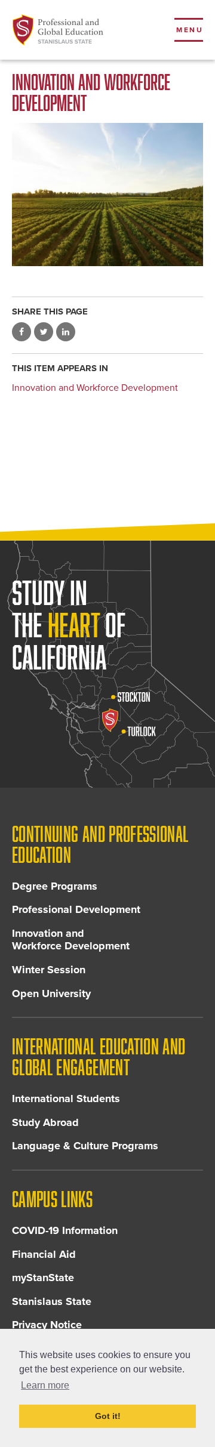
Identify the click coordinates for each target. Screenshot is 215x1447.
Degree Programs (54, 886)
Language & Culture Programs (85, 1145)
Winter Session (48, 969)
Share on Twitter (43, 331)
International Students (66, 1098)
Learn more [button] (45, 1385)
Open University (51, 993)
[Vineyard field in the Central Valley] (107, 194)
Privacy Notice (47, 1324)
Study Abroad (45, 1122)
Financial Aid (44, 1254)
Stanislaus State (51, 1301)
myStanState (43, 1277)
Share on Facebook (21, 331)
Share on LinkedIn (65, 331)
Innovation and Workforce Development (95, 388)
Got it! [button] (108, 1416)
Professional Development (76, 909)
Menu (189, 30)
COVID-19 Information (65, 1230)
